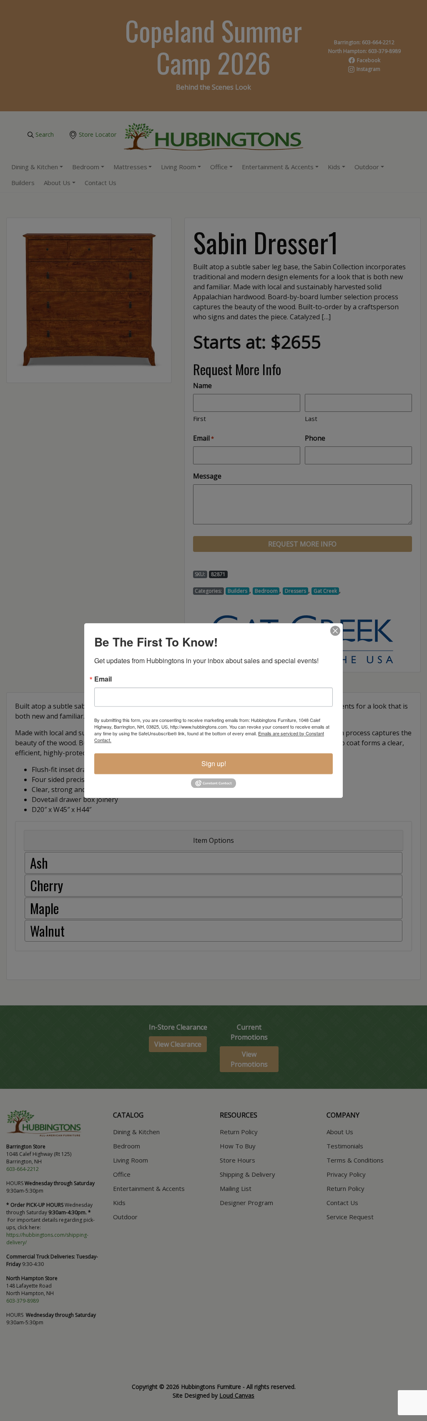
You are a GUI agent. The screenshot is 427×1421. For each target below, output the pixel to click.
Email (103, 679)
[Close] (335, 631)
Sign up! (213, 763)
